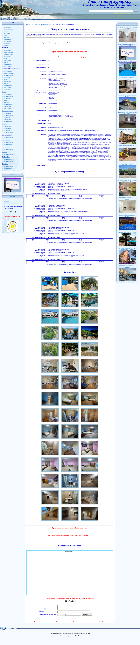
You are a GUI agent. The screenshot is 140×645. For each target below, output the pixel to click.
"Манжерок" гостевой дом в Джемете (127, 215)
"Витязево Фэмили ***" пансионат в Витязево (127, 27)
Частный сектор (8, 31)
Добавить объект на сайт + (123, 13)
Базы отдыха (7, 60)
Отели (5, 35)
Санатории (7, 43)
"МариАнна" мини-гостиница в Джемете (127, 266)
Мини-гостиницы (8, 29)
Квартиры (6, 37)
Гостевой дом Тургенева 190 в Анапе (127, 198)
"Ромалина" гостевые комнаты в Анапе (127, 95)
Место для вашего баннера (12, 177)
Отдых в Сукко (36, 24)
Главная (28, 24)
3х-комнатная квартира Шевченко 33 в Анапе (127, 113)
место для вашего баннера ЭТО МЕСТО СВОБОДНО (127, 45)
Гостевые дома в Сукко (47, 24)
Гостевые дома (8, 27)
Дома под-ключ (8, 39)
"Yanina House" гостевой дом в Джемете (127, 146)
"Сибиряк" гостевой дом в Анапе (127, 232)
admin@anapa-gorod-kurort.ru (12, 212)
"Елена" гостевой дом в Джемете (127, 61)
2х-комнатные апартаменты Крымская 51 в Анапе (127, 249)
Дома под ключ (8, 168)
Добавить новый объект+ (12, 216)
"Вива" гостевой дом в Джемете (127, 129)
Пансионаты (7, 41)
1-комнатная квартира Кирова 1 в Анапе (127, 78)
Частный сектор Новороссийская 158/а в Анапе (127, 181)
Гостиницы (7, 33)
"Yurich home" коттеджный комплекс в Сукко (127, 163)
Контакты (6, 200)
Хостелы (6, 45)
